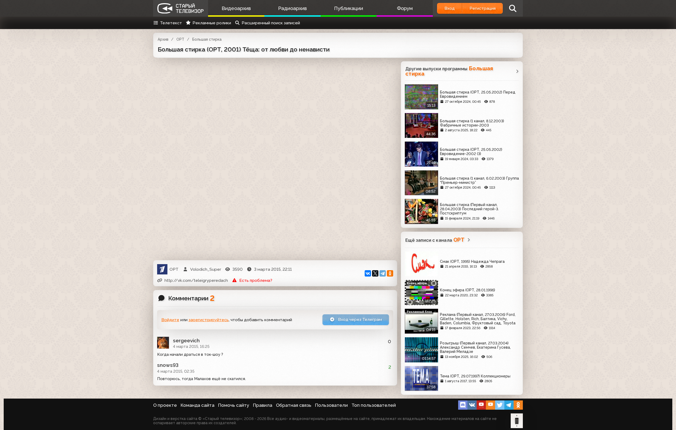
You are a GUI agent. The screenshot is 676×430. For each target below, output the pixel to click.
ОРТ (180, 39)
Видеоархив (236, 8)
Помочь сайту (233, 405)
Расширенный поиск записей (271, 22)
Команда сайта (197, 405)
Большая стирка (207, 39)
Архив (163, 39)
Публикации (348, 8)
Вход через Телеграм (359, 319)
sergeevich (186, 340)
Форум (405, 8)
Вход (449, 8)
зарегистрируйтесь (209, 319)
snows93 (168, 365)
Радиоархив (292, 8)
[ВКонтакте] (368, 273)
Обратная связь (293, 405)
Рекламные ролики (212, 22)
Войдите (170, 319)
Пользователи (331, 405)
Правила (262, 405)
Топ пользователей (373, 405)
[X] (375, 273)
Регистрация (483, 8)
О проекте (165, 405)
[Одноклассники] (390, 273)
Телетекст (171, 22)
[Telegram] (382, 273)
